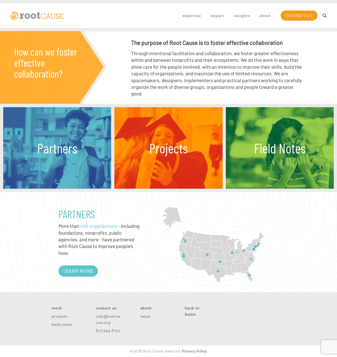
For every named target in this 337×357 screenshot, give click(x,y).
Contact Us (299, 15)
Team (146, 316)
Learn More (78, 271)
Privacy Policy (194, 351)
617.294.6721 (108, 330)
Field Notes (62, 324)
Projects (60, 316)
